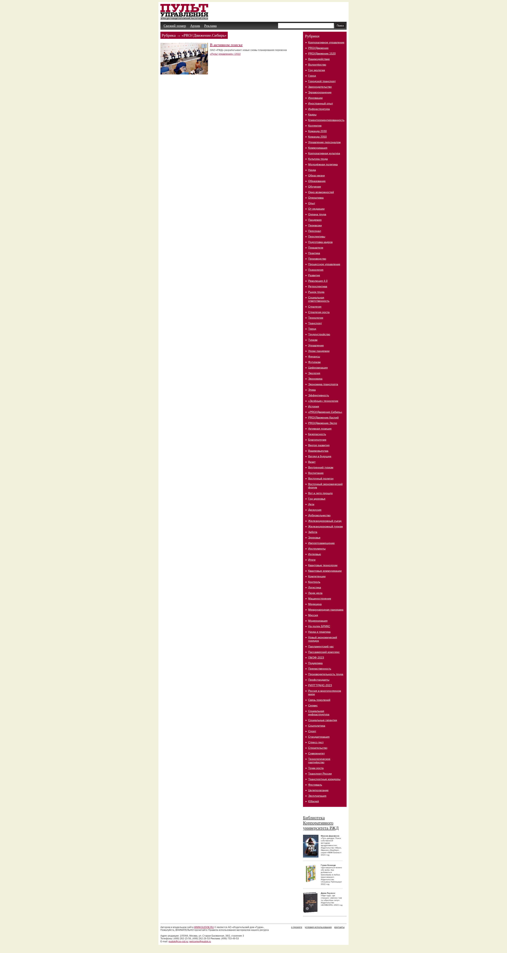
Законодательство (320, 86)
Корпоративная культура (324, 153)
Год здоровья (316, 498)
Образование (317, 181)
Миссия (313, 615)
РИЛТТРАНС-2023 (320, 685)
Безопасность (317, 434)
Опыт (311, 203)
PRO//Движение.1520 (322, 53)
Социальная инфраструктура (318, 712)
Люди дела (315, 593)
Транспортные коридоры (324, 779)
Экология (314, 373)
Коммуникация (317, 147)
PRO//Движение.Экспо (322, 423)
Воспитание (316, 473)
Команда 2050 (317, 136)
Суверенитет (316, 753)
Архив (195, 26)
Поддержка (315, 663)
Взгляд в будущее (319, 456)
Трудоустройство (319, 334)
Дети (311, 504)
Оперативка (316, 197)
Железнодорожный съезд (324, 520)
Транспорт (315, 323)
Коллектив (314, 125)
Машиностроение (319, 598)
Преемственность (319, 668)
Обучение (314, 186)
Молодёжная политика (323, 164)
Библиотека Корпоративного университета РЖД (321, 823)
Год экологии (316, 70)
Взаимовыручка (318, 450)
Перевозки (315, 225)
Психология (315, 269)
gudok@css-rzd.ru (178, 941)
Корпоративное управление (326, 42)
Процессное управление (324, 264)
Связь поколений (319, 699)
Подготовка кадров (320, 242)
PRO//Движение (318, 48)
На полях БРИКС (319, 626)
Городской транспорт (322, 81)
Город (312, 75)
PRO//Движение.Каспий (323, 417)
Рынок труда (316, 292)
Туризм (312, 339)
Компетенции (317, 576)
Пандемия (315, 219)
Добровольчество (319, 515)
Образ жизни (316, 175)
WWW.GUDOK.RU (204, 927)
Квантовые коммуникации (325, 570)
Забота (312, 532)
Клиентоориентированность (326, 120)
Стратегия (314, 306)
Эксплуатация (317, 795)
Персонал (314, 231)
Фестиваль (315, 784)
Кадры (312, 114)
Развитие (314, 275)
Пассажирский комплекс (324, 652)
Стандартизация (319, 736)
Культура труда (318, 158)
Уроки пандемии (319, 351)
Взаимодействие (319, 59)
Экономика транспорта (323, 384)
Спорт (312, 731)
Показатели (315, 247)
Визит (311, 461)
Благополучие (317, 439)
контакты (339, 927)
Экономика (315, 378)
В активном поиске (226, 45)
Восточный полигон (321, 478)
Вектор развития (319, 445)
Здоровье (314, 537)
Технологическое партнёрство (319, 760)
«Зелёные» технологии (323, 400)
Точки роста (316, 768)
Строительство (317, 747)
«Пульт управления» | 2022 (225, 54)
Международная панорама (325, 609)
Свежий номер (175, 26)
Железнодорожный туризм (325, 526)
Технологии (315, 317)
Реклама (210, 26)
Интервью (314, 554)
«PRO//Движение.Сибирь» (325, 412)
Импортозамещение (321, 543)
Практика (314, 253)
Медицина (315, 604)
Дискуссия (314, 509)
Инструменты (317, 548)
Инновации (315, 97)
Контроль (314, 581)
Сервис (313, 705)
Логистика (314, 587)
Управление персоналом (324, 142)
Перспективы (316, 236)
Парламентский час (321, 646)
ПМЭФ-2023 (316, 657)
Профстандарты (318, 679)
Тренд (312, 328)
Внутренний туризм (320, 467)
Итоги (311, 559)
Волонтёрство (317, 64)
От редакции (316, 208)
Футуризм (314, 362)
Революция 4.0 (318, 280)
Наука (312, 170)
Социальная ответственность (318, 299)
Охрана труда (317, 214)
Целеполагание (318, 790)
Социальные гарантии (322, 720)
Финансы (314, 356)
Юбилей (313, 801)
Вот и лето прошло (320, 493)
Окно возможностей (321, 192)
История (313, 406)
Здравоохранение (320, 92)
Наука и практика (319, 631)
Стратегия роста (319, 312)
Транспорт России (320, 773)
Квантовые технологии (322, 565)
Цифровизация (318, 367)
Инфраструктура (319, 109)
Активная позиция (320, 428)
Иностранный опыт (320, 103)
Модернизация (318, 620)
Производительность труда (325, 674)
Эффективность (318, 395)
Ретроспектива (317, 286)
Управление (316, 345)
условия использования (318, 927)
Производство (317, 258)
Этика (312, 389)
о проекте (296, 927)
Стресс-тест (316, 742)
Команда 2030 (317, 131)
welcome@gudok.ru (200, 941)
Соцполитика (316, 725)
